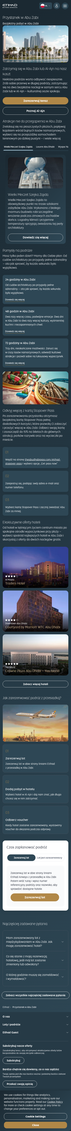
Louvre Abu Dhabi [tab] (45, 146)
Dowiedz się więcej (35, 237)
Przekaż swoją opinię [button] (20, 1084)
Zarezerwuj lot (21, 857)
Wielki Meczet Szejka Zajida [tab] (18, 146)
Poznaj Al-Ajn (35, 111)
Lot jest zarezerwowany (49, 857)
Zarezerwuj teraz (35, 101)
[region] (35, 1111)
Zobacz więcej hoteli (35, 684)
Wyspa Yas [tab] (64, 146)
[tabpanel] (35, 199)
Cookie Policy (55, 1101)
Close (35, 1125)
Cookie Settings (36, 1116)
